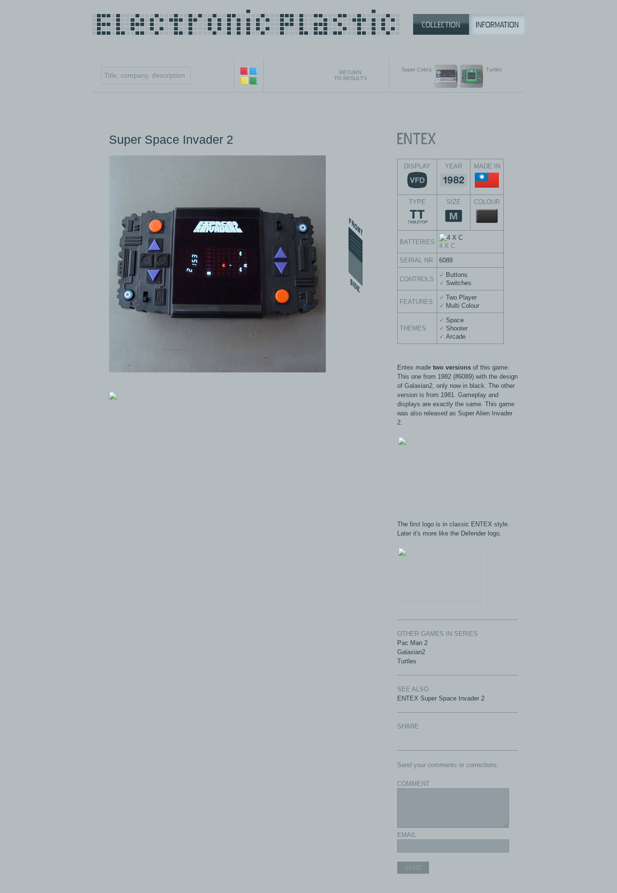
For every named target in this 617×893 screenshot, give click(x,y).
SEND (413, 867)
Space (455, 320)
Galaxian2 (411, 652)
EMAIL (406, 834)
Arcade (456, 336)
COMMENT (413, 783)
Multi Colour (462, 305)
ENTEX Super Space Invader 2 (440, 698)
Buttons (457, 274)
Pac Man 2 (412, 642)
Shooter (457, 328)
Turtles (406, 661)
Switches (458, 283)
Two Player (461, 297)
